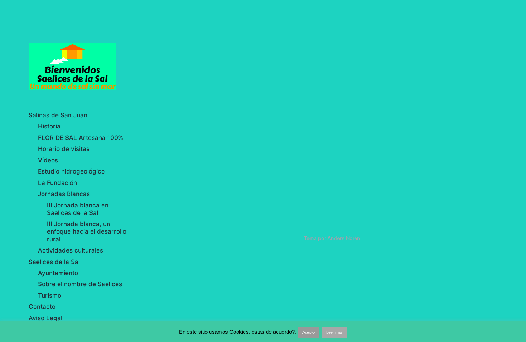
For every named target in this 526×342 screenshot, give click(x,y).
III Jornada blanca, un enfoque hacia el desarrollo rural (86, 231)
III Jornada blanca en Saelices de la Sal (77, 209)
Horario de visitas (63, 148)
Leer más (334, 332)
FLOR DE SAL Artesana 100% (80, 137)
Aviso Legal (45, 318)
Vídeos (48, 160)
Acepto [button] (308, 332)
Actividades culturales (70, 250)
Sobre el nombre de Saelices (80, 284)
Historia (49, 126)
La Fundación (57, 182)
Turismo (49, 295)
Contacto (42, 306)
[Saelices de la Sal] (80, 66)
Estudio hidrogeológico (71, 171)
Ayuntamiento (58, 273)
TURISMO (183, 192)
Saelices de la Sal (54, 261)
